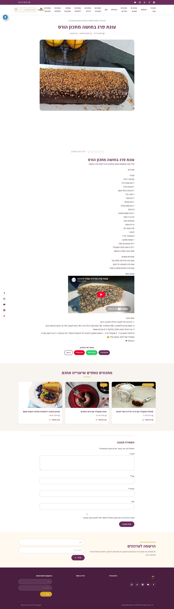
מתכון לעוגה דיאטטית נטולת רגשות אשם (41, 411)
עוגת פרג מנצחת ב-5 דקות (123, 264)
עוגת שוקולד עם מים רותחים (94, 411)
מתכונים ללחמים (78, 10)
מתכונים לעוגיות (98, 10)
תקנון (39, 605)
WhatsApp (92, 352)
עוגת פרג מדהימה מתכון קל (123, 260)
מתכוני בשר (153, 10)
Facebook (104, 352)
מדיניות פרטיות (31, 605)
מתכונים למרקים (47, 10)
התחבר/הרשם (23, 2)
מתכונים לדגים (88, 10)
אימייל (131, 488)
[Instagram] (4, 298)
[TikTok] (4, 316)
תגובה (132, 453)
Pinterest (79, 352)
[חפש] (16, 9)
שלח (79, 557)
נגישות (23, 605)
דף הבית (102, 21)
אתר (132, 501)
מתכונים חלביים (124, 10)
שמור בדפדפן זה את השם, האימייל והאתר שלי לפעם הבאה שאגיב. (108, 517)
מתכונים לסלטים (57, 10)
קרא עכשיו (149, 419)
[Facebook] (4, 293)
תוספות (144, 9)
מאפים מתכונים (68, 10)
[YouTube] (4, 304)
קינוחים (114, 9)
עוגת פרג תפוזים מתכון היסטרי (121, 268)
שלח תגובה (126, 524)
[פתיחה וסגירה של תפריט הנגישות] (5, 17)
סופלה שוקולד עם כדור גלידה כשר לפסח (134, 411)
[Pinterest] (4, 310)
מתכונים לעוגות (134, 10)
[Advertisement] (87, 132)
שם (132, 476)
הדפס (68, 352)
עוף (106, 9)
